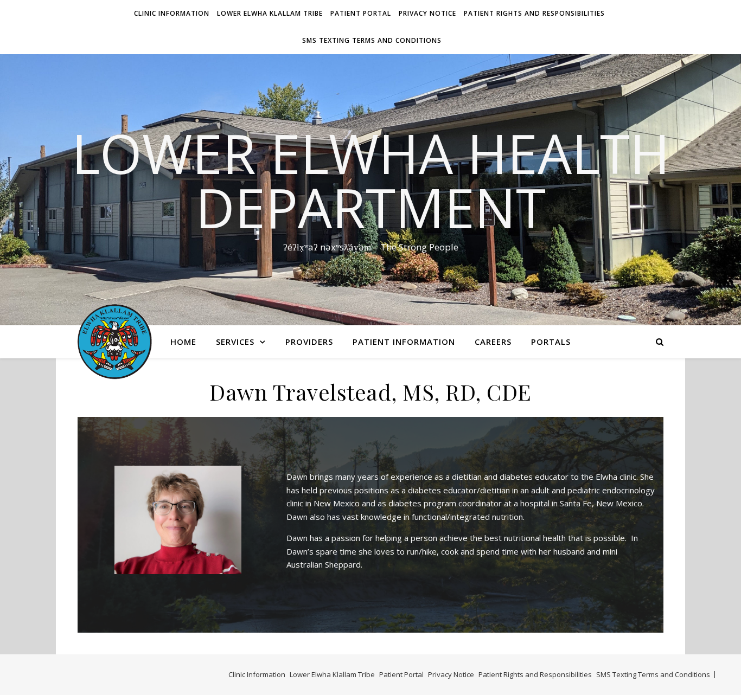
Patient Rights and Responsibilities (534, 13)
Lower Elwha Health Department (371, 180)
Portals (551, 341)
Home (183, 341)
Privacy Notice (427, 13)
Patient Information (404, 341)
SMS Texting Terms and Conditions (372, 40)
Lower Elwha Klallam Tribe (270, 13)
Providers (309, 341)
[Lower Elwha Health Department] (115, 341)
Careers (493, 341)
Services (235, 341)
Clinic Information (171, 13)
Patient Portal (360, 13)
